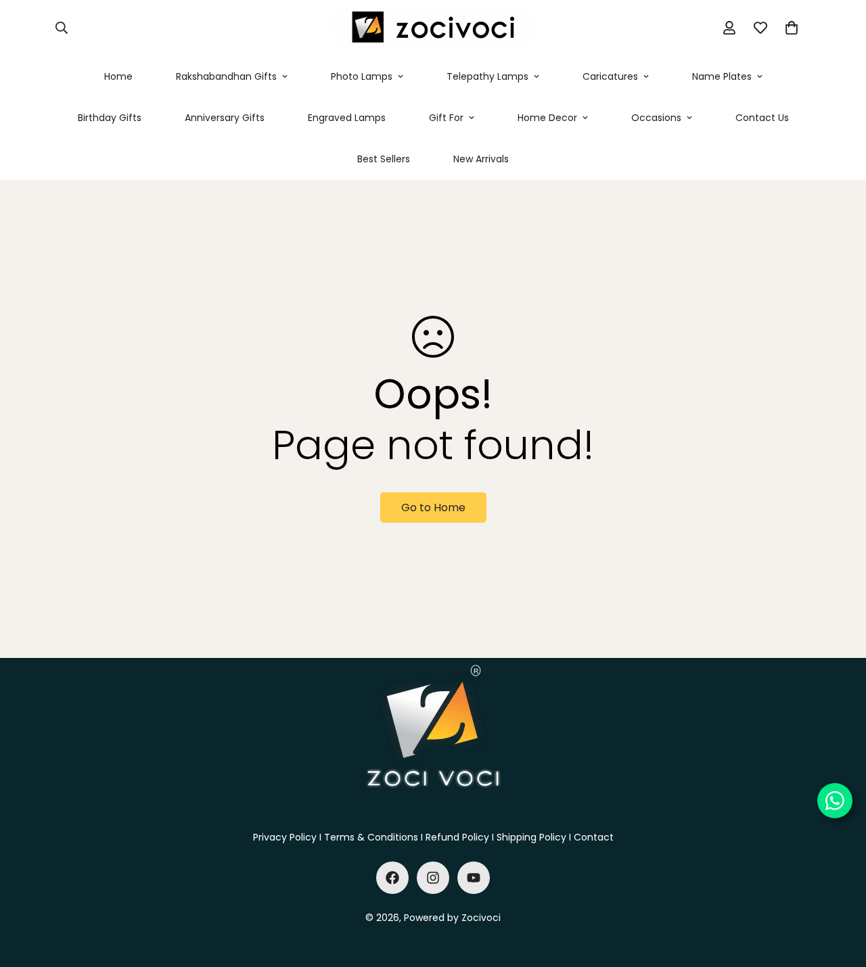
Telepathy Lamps (487, 76)
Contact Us (762, 117)
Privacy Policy (285, 837)
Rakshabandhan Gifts (226, 76)
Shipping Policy (531, 837)
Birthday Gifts (109, 117)
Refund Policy (457, 837)
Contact (594, 837)
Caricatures (610, 76)
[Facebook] (392, 878)
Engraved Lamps (347, 117)
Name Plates (722, 76)
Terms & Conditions (371, 837)
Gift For (446, 117)
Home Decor (547, 117)
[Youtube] (473, 878)
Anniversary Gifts (225, 117)
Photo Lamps (361, 76)
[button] (791, 27)
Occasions (656, 117)
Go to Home (433, 507)
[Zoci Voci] (433, 28)
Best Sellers (383, 159)
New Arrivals (481, 159)
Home (118, 76)
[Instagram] (433, 878)
